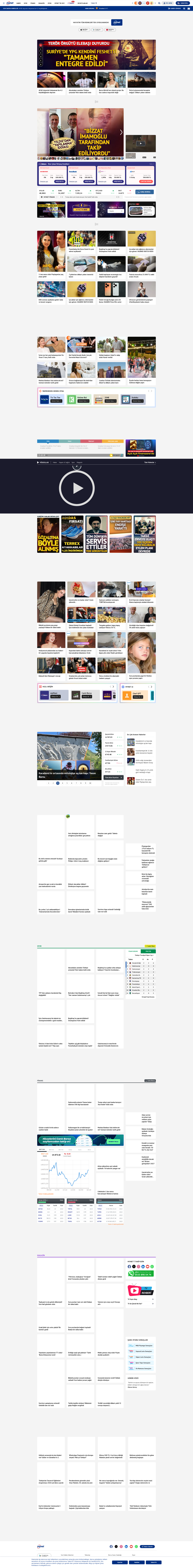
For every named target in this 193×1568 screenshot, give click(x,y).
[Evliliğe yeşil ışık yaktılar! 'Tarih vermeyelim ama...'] (80, 1342)
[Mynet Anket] (152, 3)
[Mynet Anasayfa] (10, 2)
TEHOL (70, 1221)
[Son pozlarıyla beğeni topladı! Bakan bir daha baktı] (80, 1317)
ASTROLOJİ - (116, 207)
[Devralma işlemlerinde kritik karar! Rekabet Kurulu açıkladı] (80, 899)
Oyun (133, 1555)
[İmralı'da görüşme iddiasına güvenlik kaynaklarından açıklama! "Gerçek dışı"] (70, 158)
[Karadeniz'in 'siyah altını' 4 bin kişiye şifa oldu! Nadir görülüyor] (112, 640)
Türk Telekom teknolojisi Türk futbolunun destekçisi (140, 1507)
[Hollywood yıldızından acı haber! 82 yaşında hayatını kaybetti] (51, 640)
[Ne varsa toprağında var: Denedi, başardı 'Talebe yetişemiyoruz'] (111, 1470)
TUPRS (99, 1212)
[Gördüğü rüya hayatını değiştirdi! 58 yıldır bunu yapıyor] (142, 615)
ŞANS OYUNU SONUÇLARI (138, 1340)
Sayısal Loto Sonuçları (144, 1351)
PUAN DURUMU (133, 951)
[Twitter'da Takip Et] (134, 1266)
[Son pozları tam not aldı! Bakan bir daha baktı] (80, 1291)
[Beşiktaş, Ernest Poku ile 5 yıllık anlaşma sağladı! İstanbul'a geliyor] (96, 158)
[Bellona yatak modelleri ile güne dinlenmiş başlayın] (142, 1445)
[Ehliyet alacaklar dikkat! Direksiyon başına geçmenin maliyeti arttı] (80, 874)
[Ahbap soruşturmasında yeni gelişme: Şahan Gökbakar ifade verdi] (113, 158)
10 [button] (90, 783)
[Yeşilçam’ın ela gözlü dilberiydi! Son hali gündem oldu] (51, 1278)
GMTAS (40, 1209)
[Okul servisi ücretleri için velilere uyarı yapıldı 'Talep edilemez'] (133, 1118)
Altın (89, 1150)
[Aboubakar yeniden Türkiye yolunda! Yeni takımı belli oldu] (80, 957)
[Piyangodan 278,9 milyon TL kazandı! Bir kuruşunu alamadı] (133, 849)
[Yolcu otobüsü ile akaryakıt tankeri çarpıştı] (112, 665)
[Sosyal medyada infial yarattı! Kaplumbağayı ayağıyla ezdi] (44, 158)
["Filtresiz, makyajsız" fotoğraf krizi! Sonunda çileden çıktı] (80, 1266)
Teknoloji (87, 1555)
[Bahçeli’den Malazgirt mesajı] (51, 665)
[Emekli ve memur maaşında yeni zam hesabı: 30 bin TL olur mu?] (133, 1146)
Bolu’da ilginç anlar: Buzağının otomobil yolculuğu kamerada (148, 878)
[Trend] (136, 3)
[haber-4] (121, 534)
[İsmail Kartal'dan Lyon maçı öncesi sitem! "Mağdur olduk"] (50, 158)
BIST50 (51, 1150)
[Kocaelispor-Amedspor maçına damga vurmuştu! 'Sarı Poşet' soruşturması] (107, 158)
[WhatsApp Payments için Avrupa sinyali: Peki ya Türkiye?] (81, 1445)
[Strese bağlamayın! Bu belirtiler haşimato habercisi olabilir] (81, 370)
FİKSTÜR (148, 951)
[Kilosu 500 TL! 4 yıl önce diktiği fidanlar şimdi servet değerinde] (111, 1445)
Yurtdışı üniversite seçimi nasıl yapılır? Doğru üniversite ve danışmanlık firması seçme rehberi (141, 1484)
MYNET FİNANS (49, 197)
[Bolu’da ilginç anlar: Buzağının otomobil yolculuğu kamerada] (133, 877)
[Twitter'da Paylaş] (143, 1388)
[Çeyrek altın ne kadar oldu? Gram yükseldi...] (81, 589)
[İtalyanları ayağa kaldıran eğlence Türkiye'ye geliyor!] (133, 863)
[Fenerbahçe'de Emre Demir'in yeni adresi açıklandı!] (81, 239)
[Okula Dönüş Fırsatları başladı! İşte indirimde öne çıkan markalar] (81, 615)
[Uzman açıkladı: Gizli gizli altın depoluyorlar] (41, 158)
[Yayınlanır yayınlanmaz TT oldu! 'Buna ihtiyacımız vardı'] (51, 1342)
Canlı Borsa (151, 1080)
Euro (79, 1150)
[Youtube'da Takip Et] (147, 1266)
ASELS (99, 1215)
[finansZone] (141, 448)
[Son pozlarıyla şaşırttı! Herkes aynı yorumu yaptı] (142, 652)
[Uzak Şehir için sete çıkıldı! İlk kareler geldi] (51, 1317)
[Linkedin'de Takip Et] (143, 1266)
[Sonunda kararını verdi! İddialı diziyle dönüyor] (110, 1367)
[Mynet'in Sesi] (81, 210)
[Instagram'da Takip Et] (138, 1266)
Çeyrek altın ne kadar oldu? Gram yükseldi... (147, 1174)
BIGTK (40, 1218)
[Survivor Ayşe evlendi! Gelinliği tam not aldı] (110, 886)
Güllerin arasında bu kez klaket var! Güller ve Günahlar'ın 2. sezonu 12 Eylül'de (50, 1457)
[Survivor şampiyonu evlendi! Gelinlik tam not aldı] (51, 1380)
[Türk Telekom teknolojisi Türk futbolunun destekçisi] (142, 1495)
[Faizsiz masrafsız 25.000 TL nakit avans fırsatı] (61, 158)
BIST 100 (44, 1154)
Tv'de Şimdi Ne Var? (135, 1304)
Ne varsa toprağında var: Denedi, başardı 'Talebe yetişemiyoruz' (111, 1482)
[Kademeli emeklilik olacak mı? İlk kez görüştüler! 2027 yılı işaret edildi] (133, 1160)
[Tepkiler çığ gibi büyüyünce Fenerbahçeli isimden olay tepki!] (73, 158)
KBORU (40, 1212)
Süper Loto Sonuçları (143, 1357)
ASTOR (99, 1221)
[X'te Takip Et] (116, 1546)
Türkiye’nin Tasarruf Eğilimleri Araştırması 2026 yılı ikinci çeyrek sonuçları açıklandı (51, 1483)
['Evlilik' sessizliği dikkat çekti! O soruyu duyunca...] (110, 1393)
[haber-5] (145, 534)
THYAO (99, 1209)
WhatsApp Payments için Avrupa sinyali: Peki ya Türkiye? (81, 1456)
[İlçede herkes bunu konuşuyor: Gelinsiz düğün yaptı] (142, 357)
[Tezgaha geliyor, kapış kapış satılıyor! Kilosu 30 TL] (112, 615)
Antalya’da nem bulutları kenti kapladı (147, 891)
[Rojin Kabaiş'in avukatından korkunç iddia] (116, 158)
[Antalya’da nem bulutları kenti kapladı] (133, 891)
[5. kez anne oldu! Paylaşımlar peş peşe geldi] (51, 251)
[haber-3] (96, 534)
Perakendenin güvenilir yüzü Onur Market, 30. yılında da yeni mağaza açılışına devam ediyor (80, 1483)
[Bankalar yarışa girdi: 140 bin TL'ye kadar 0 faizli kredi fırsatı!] (67, 158)
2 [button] (53, 783)
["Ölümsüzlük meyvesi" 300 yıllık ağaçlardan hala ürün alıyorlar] (133, 905)
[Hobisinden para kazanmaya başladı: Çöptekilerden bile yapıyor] (81, 1495)
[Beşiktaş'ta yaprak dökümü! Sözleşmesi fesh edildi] (112, 239)
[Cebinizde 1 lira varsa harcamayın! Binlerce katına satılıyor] (110, 1181)
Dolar (70, 1150)
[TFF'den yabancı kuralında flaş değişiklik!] (38, 158)
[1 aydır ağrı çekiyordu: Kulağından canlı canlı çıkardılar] (58, 158)
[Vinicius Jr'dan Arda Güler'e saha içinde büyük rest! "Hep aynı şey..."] (64, 158)
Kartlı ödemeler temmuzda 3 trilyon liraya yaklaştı (50, 1507)
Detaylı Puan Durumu (148, 997)
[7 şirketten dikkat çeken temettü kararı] (81, 264)
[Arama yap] (159, 3)
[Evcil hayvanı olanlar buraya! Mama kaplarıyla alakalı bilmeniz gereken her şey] (142, 589)
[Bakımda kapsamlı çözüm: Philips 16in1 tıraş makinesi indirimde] (80, 848)
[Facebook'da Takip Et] (129, 1266)
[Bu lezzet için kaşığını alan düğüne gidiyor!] (110, 848)
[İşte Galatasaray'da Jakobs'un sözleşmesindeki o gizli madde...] (80, 132)
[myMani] (71, 3)
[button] (4, 3)
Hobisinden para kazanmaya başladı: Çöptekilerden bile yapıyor (79, 1508)
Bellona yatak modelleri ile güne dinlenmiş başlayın (142, 1456)
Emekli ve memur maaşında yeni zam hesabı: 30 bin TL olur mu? (148, 1146)
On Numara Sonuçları (143, 1368)
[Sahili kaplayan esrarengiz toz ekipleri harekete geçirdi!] (112, 264)
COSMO (40, 1221)
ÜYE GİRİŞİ (169, 3)
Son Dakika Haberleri (67, 1555)
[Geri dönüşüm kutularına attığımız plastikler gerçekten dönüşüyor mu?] (80, 823)
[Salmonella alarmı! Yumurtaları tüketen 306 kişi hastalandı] (90, 158)
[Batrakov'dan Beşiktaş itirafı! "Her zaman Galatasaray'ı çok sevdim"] (80, 982)
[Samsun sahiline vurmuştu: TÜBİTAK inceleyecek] (112, 589)
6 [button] (71, 783)
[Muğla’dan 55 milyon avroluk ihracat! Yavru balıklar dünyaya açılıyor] (87, 158)
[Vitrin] (140, 3)
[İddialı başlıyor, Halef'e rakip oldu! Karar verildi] (112, 345)
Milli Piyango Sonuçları (144, 1346)
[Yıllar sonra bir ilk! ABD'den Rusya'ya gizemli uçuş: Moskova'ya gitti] (76, 158)
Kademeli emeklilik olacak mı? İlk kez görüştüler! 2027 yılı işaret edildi (148, 1161)
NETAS (70, 1218)
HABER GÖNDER (176, 8)
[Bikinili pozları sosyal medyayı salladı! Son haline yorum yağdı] (80, 1367)
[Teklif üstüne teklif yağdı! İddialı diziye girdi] (110, 1266)
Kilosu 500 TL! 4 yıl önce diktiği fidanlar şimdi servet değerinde (111, 1456)
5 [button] (67, 783)
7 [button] (76, 783)
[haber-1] (48, 534)
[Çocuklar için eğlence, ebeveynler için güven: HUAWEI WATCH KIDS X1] (142, 239)
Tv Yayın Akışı (132, 1299)
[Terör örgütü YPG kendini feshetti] (96, 54)
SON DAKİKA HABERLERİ (10, 8)
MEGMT (70, 1212)
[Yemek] (144, 3)
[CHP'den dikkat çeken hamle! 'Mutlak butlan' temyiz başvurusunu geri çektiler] (79, 158)
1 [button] (48, 783)
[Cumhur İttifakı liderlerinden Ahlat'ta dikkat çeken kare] (112, 370)
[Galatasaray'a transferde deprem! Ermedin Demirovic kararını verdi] (82, 158)
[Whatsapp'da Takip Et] (152, 1266)
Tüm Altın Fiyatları (112, 777)
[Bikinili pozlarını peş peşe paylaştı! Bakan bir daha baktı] (51, 602)
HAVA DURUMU (89, 8)
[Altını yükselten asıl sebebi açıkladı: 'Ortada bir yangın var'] (110, 158)
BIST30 (61, 1150)
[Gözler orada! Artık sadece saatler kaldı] (51, 1104)
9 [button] (85, 783)
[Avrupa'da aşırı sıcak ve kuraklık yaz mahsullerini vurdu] (51, 874)
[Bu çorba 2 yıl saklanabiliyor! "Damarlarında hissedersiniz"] (51, 899)
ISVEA (40, 1215)
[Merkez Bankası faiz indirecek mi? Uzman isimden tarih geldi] (51, 370)
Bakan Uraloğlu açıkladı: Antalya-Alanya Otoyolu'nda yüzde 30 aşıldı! (148, 1133)
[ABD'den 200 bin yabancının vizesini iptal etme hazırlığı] (55, 158)
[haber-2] (72, 534)
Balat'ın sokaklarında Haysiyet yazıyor (110, 1507)
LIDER (69, 1215)
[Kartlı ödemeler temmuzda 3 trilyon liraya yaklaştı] (51, 1495)
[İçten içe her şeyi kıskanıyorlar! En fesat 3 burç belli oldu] (51, 345)
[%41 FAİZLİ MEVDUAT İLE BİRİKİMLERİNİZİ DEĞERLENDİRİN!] (84, 158)
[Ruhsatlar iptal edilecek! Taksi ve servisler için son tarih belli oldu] (93, 158)
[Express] (148, 3)
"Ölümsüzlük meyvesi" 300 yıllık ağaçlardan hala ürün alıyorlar (148, 906)
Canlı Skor (151, 946)
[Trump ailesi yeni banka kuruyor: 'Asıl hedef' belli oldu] (99, 158)
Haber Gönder (148, 1546)
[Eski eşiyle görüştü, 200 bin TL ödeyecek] (102, 158)
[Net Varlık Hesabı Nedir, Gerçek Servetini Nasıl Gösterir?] (81, 345)
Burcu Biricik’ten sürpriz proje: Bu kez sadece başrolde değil (34, 8)
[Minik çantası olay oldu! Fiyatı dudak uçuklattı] (110, 1329)
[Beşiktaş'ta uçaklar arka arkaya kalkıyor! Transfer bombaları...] (110, 957)
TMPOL (70, 1209)
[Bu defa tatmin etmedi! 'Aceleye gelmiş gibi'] (51, 835)
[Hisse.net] (51, 210)
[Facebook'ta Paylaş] (139, 1388)
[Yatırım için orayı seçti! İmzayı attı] (110, 1291)
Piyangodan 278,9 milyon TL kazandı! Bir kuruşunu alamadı (148, 849)
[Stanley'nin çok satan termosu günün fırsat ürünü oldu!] (81, 665)
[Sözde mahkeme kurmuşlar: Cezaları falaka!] (105, 158)
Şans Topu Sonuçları (143, 1363)
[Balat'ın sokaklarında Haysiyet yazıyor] (111, 1495)
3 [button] (57, 783)
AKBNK (99, 1218)
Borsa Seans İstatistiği (114, 1555)
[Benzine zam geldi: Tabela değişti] (110, 823)
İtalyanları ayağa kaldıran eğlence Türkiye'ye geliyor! (148, 863)
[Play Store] (44, 1556)
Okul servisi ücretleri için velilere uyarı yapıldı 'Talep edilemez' (147, 1119)
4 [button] (62, 783)
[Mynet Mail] (189, 8)
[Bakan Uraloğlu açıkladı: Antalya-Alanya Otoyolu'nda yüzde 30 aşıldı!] (133, 1132)
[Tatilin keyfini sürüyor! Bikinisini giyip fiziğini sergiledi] (80, 1393)
